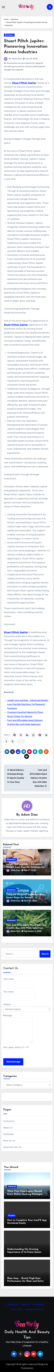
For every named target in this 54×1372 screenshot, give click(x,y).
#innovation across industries (21, 63)
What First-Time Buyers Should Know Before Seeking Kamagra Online (24, 1194)
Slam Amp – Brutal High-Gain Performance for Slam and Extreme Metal (27, 1281)
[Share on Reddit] (46, 734)
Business (9, 35)
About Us (8, 1127)
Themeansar (27, 1368)
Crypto (11, 1215)
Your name (8, 979)
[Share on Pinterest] (39, 734)
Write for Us (9, 1140)
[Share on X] (20, 734)
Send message (13, 1062)
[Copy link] (21, 741)
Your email (8, 991)
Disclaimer (8, 1134)
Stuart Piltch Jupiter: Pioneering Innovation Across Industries (26, 46)
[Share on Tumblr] (6, 741)
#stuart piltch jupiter (35, 66)
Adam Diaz (17, 59)
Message (7, 1015)
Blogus (41, 1364)
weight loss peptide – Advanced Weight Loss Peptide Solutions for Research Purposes (27, 704)
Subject (7, 1004)
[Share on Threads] (12, 741)
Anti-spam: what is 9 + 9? (16, 1047)
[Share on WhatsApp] (33, 734)
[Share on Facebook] (14, 734)
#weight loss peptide (13, 70)
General (12, 1186)
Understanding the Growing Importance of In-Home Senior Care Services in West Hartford (24, 1252)
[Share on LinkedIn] (27, 734)
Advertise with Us (12, 1147)
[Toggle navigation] (3, 7)
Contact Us (9, 1121)
